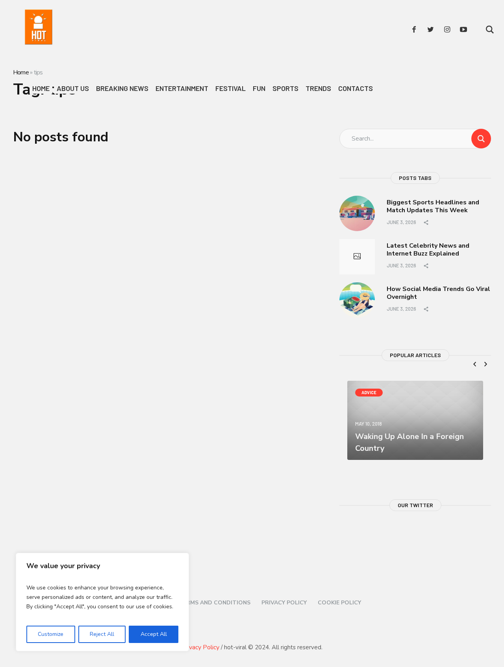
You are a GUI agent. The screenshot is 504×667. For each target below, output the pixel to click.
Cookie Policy (339, 602)
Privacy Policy (284, 602)
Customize (50, 634)
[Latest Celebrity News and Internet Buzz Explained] (357, 256)
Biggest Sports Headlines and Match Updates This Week (433, 206)
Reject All (102, 634)
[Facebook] (414, 29)
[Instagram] (447, 29)
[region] (102, 602)
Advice (368, 392)
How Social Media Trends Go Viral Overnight (438, 293)
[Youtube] (463, 29)
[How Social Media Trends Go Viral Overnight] (357, 299)
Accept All (154, 634)
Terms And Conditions (214, 602)
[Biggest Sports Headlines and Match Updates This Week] (357, 213)
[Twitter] (430, 29)
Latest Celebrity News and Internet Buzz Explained (428, 250)
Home (21, 72)
